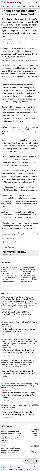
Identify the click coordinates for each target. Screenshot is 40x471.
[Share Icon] (36, 131)
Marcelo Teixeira (7, 39)
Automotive (31, 7)
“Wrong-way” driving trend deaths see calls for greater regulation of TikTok (19, 351)
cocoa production (16, 233)
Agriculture (9, 7)
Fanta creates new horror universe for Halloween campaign (18, 330)
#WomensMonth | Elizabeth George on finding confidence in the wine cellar (29, 279)
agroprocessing (7, 235)
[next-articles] (38, 270)
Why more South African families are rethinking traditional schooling (10, 450)
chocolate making (30, 233)
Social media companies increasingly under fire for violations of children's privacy (18, 395)
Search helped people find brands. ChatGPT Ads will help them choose (18, 413)
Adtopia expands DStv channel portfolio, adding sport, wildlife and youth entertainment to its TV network (11, 436)
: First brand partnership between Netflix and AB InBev (17, 373)
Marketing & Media (20, 7)
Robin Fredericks (25, 284)
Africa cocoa (18, 235)
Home (2, 7)
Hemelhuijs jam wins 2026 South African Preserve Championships (9, 279)
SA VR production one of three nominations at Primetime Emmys (17, 313)
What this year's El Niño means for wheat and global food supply (24, 128)
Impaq (3, 455)
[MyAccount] (36, 2)
